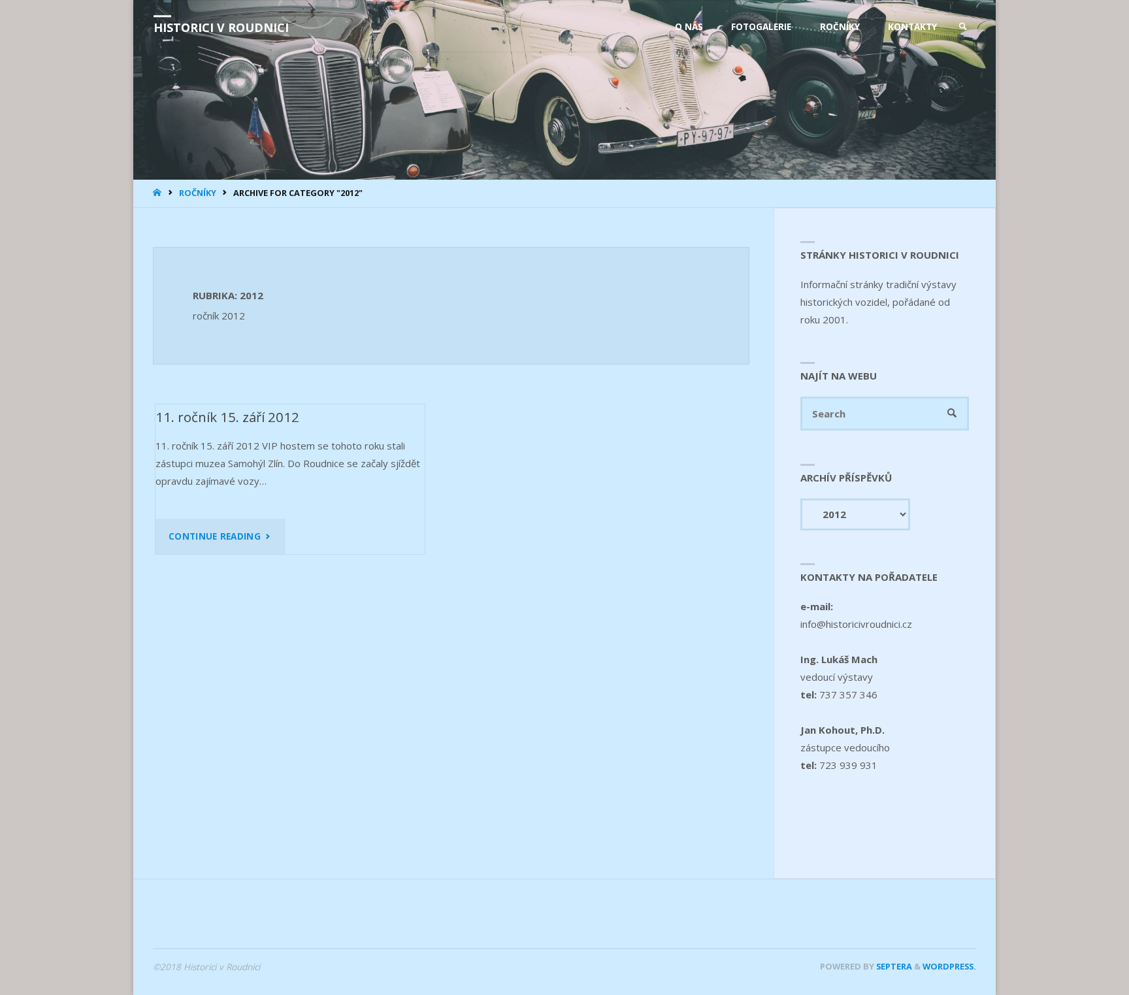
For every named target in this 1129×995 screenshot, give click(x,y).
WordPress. (949, 966)
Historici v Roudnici (221, 27)
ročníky (197, 193)
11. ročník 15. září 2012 (227, 417)
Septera (893, 966)
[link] (963, 27)
